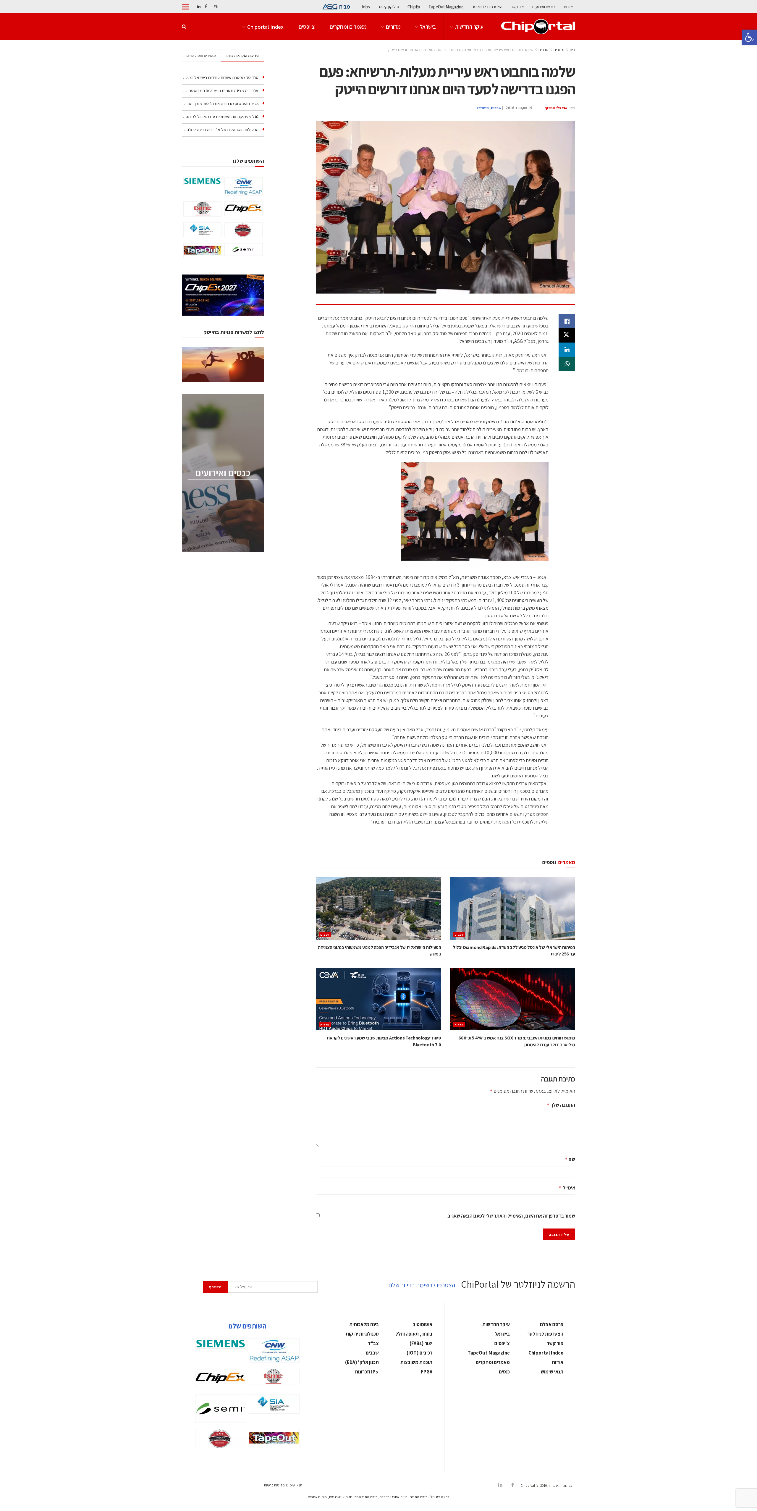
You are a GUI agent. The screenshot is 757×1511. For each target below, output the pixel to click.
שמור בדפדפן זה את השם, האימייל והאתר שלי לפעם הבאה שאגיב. (511, 1216)
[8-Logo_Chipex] (243, 209)
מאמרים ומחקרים (348, 26)
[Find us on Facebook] (206, 6)
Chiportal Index (265, 26)
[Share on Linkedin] (567, 350)
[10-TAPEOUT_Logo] (202, 250)
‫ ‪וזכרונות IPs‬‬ (367, 1371)
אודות (568, 6)
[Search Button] (184, 26)
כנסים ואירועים (543, 6)
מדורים (393, 26)
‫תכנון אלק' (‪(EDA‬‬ (362, 1362)
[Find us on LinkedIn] (198, 6)
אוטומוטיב (422, 1324)
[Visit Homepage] (538, 26)
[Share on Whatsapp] (567, 364)
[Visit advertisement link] (445, 845)
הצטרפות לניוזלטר (487, 6)
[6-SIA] (202, 230)
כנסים (504, 1371)
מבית (344, 6)
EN (216, 6)
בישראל (428, 26)
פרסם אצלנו (551, 1324)
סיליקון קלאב (388, 6)
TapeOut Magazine (446, 6)
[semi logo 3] (243, 249)
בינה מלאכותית (364, 1324)
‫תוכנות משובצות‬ (416, 1362)
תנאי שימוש (552, 1371)
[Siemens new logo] (202, 181)
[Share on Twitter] (567, 335)
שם (570, 1159)
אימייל (567, 1187)
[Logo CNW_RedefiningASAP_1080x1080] (243, 186)
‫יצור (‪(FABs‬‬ (421, 1343)
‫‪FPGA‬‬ (426, 1371)
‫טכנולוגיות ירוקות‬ (362, 1334)
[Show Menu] (185, 6)
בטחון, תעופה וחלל (413, 1334)
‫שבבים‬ (543, 49)
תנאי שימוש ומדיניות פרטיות (283, 1485)
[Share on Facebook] (567, 321)
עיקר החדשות (469, 26)
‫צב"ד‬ (373, 1343)
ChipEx (413, 6)
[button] (749, 37)
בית (572, 49)
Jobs (365, 6)
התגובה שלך (561, 1105)
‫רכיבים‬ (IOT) (419, 1352)
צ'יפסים (307, 26)
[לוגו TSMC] (202, 209)
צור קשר (517, 6)
